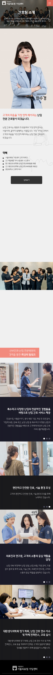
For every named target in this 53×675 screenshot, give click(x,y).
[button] (44, 438)
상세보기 (26, 180)
